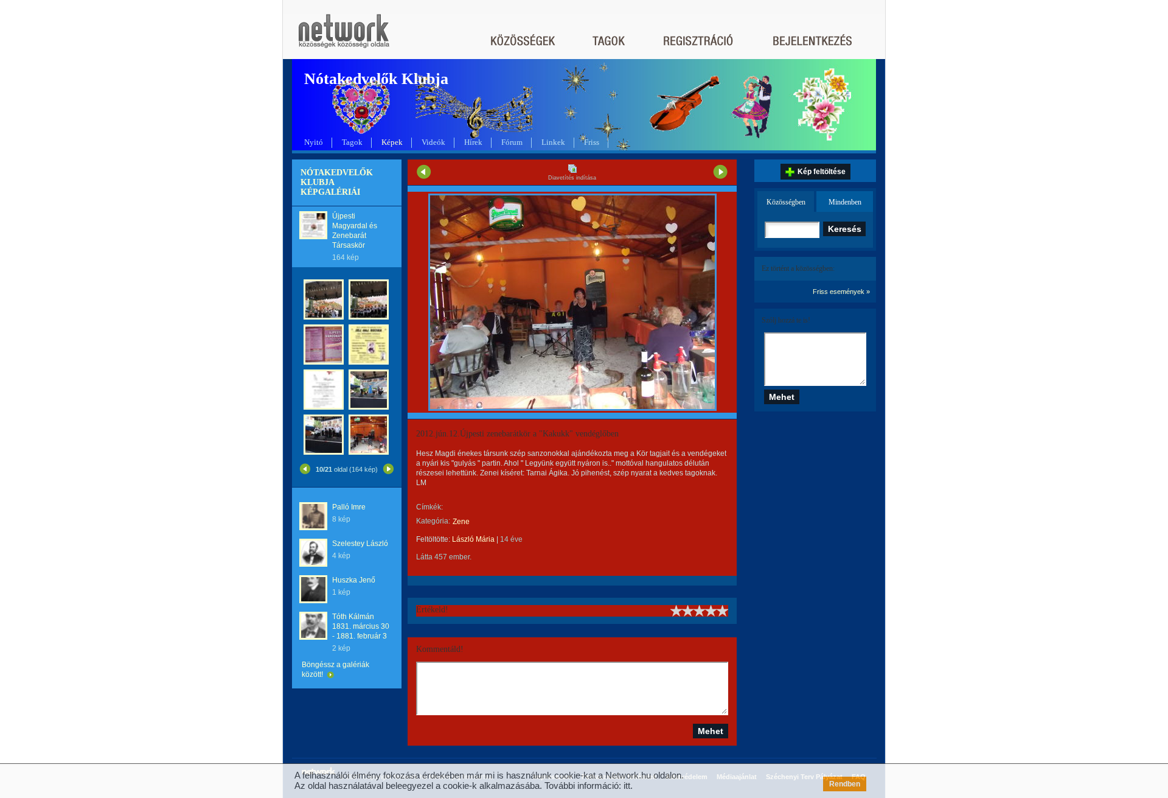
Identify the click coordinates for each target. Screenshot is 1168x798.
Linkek (553, 142)
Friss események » (841, 291)
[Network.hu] (344, 36)
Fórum (512, 142)
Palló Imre (349, 507)
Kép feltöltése (822, 171)
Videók (433, 142)
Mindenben (845, 202)
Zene (461, 521)
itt (627, 785)
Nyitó (313, 142)
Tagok (352, 142)
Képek (392, 142)
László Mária (473, 539)
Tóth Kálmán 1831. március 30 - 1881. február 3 (360, 626)
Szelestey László (360, 543)
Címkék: (429, 507)
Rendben (844, 784)
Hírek (473, 142)
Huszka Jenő (353, 580)
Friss (591, 142)
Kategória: (433, 521)
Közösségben (785, 202)
